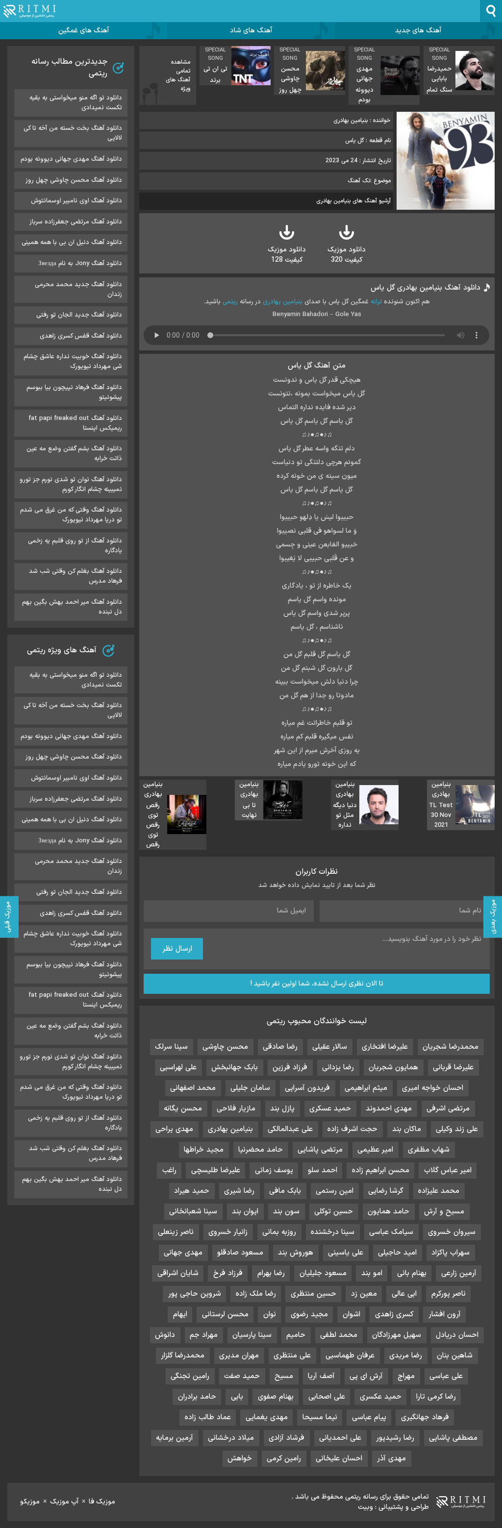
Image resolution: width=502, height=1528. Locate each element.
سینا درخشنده (332, 1232)
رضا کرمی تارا (436, 1397)
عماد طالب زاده (208, 1417)
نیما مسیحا (319, 1417)
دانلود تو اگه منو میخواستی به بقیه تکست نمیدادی (75, 103)
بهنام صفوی (276, 1397)
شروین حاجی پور (194, 1294)
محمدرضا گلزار (182, 1355)
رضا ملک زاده (256, 1294)
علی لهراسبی (178, 1067)
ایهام (180, 1314)
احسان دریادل (457, 1335)
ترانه (376, 302)
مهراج (406, 1376)
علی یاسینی (345, 1252)
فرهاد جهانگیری (425, 1417)
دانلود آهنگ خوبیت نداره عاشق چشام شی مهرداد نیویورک (73, 361)
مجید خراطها (204, 1150)
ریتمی (230, 302)
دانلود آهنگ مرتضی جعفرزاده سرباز (75, 222)
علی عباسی (446, 1376)
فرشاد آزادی (286, 1438)
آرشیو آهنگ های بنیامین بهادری (353, 201)
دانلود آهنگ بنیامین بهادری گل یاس (425, 288)
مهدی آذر (391, 1458)
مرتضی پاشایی (320, 1150)
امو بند (371, 1273)
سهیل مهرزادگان (396, 1335)
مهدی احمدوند (389, 1108)
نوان (269, 1314)
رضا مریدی (405, 1355)
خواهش (239, 1458)
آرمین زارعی (459, 1273)
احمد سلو (322, 1170)
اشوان (351, 1314)
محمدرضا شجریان (450, 1047)
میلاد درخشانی (231, 1438)
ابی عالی (404, 1294)
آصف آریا (321, 1376)
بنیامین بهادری (282, 302)
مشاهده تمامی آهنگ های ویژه (178, 75)
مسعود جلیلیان (323, 1273)
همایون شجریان (393, 1067)
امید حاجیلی (397, 1252)
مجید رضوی (309, 1314)
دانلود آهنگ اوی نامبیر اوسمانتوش (76, 201)
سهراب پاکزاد (450, 1252)
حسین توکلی (333, 1211)
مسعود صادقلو (240, 1252)
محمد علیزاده (438, 1191)
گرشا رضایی (385, 1191)
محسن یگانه (183, 1108)
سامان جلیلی (250, 1088)
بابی (237, 1397)
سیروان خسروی (452, 1232)
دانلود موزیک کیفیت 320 (346, 255)
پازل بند (282, 1108)
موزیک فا (102, 1502)
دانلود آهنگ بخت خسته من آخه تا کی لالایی (73, 133)
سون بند (286, 1211)
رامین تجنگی (190, 1376)
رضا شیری (239, 1191)
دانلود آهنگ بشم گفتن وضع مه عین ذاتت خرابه (74, 454)
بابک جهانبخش (234, 1067)
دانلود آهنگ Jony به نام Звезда (80, 264)
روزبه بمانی (279, 1232)
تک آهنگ (359, 180)
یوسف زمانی (274, 1170)
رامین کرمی (284, 1458)
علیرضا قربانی (453, 1067)
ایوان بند (245, 1211)
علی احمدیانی (340, 1438)
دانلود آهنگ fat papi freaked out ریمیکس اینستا (75, 423)
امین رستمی (334, 1191)
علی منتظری (292, 1355)
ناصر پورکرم (448, 1294)
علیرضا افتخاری (385, 1047)
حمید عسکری (330, 1108)
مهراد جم (204, 1335)
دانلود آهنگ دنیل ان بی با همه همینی (72, 242)
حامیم (295, 1335)
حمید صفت (242, 1376)
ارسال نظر (177, 949)
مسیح (284, 1376)
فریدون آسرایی (307, 1088)
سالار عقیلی (329, 1047)
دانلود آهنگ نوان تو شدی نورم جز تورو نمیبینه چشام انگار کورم (71, 484)
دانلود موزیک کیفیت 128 (287, 255)
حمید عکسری (381, 1397)
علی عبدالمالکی (290, 1129)
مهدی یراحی (174, 1129)
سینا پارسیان (252, 1335)
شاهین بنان (455, 1355)
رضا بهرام (271, 1273)
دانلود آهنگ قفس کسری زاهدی (81, 336)
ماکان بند (406, 1129)
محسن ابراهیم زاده (380, 1170)
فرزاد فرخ (228, 1273)
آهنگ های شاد (251, 30)
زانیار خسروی (228, 1232)
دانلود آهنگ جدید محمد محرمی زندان (78, 289)
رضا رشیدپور (395, 1438)
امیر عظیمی (375, 1150)
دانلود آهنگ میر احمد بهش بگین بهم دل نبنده (72, 607)
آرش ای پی (366, 1376)
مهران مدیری (239, 1355)
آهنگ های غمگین (83, 30)
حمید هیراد (191, 1191)
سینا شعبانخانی (193, 1211)
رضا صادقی (280, 1047)
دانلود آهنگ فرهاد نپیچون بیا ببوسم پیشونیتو (74, 392)
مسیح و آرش (444, 1211)
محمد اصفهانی (193, 1088)
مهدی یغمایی (267, 1417)
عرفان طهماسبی (350, 1355)
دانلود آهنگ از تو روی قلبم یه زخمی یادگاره (75, 546)
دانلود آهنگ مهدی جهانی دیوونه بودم (71, 159)
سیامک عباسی (391, 1232)
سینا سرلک (171, 1047)
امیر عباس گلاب (448, 1170)
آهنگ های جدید (418, 30)
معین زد (364, 1294)
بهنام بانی (412, 1273)
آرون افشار (444, 1314)
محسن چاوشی (225, 1047)
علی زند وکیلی (457, 1129)
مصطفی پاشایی (453, 1438)
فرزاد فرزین (290, 1067)
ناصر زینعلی (176, 1232)
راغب (169, 1170)
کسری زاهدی (394, 1314)
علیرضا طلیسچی (215, 1170)
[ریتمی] (29, 11)
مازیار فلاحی (236, 1108)
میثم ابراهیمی (366, 1088)
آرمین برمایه (174, 1438)
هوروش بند (295, 1252)
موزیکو (30, 1502)
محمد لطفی (338, 1335)
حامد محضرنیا (260, 1150)
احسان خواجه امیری (432, 1088)
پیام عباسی (369, 1417)
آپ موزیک (64, 1502)
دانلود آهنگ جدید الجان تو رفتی (79, 315)
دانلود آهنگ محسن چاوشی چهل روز (73, 180)
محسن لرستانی (225, 1314)
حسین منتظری (313, 1294)
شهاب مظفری (429, 1150)
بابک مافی (285, 1191)
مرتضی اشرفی (448, 1108)
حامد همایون (388, 1211)
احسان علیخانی (339, 1458)
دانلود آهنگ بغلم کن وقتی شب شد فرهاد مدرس (75, 576)
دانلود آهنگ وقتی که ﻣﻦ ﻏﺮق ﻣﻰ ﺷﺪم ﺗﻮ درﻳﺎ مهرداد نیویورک (71, 515)
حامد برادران (197, 1397)
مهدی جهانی (183, 1252)
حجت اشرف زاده (352, 1129)
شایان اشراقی (178, 1273)
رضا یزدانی (338, 1067)
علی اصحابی (326, 1397)
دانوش (165, 1335)
